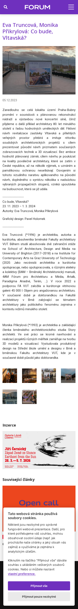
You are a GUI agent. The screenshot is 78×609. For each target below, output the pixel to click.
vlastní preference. (22, 574)
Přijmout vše (39, 586)
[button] (71, 7)
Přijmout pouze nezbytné (39, 596)
